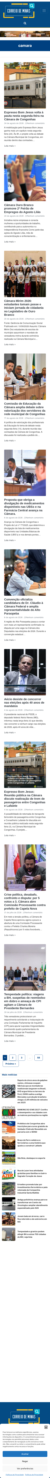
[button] (46, 1427)
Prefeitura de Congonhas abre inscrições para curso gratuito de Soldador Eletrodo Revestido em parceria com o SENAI (32, 1127)
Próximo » (10, 1063)
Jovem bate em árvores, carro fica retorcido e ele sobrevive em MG (32, 1219)
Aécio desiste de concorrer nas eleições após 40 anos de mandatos (24, 702)
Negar (25, 1461)
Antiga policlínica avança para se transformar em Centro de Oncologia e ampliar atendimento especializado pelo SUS (32, 1204)
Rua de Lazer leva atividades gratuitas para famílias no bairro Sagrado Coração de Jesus (32, 1173)
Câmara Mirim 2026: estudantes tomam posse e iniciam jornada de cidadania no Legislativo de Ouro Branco (23, 308)
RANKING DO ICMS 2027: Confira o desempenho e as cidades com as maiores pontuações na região (32, 1112)
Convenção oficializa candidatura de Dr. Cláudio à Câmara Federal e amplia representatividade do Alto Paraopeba (23, 606)
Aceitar (25, 1454)
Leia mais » (10, 145)
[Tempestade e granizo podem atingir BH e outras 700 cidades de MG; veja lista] (8, 1234)
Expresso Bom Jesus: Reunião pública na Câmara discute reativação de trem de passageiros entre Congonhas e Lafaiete (24, 798)
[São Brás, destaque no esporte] (8, 1158)
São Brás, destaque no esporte (31, 1158)
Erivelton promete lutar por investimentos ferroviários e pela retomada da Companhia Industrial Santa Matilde (32, 1188)
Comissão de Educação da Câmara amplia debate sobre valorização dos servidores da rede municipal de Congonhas (24, 409)
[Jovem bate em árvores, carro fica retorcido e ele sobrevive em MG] (8, 1219)
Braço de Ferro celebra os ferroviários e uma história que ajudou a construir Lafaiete (31, 1143)
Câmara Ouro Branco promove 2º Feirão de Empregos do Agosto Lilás (22, 208)
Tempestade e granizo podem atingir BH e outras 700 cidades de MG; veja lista (31, 1234)
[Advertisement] (25, 1268)
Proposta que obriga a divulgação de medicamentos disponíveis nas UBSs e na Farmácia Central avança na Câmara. (24, 506)
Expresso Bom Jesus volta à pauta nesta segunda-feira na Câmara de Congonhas (24, 116)
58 (38, 1057)
